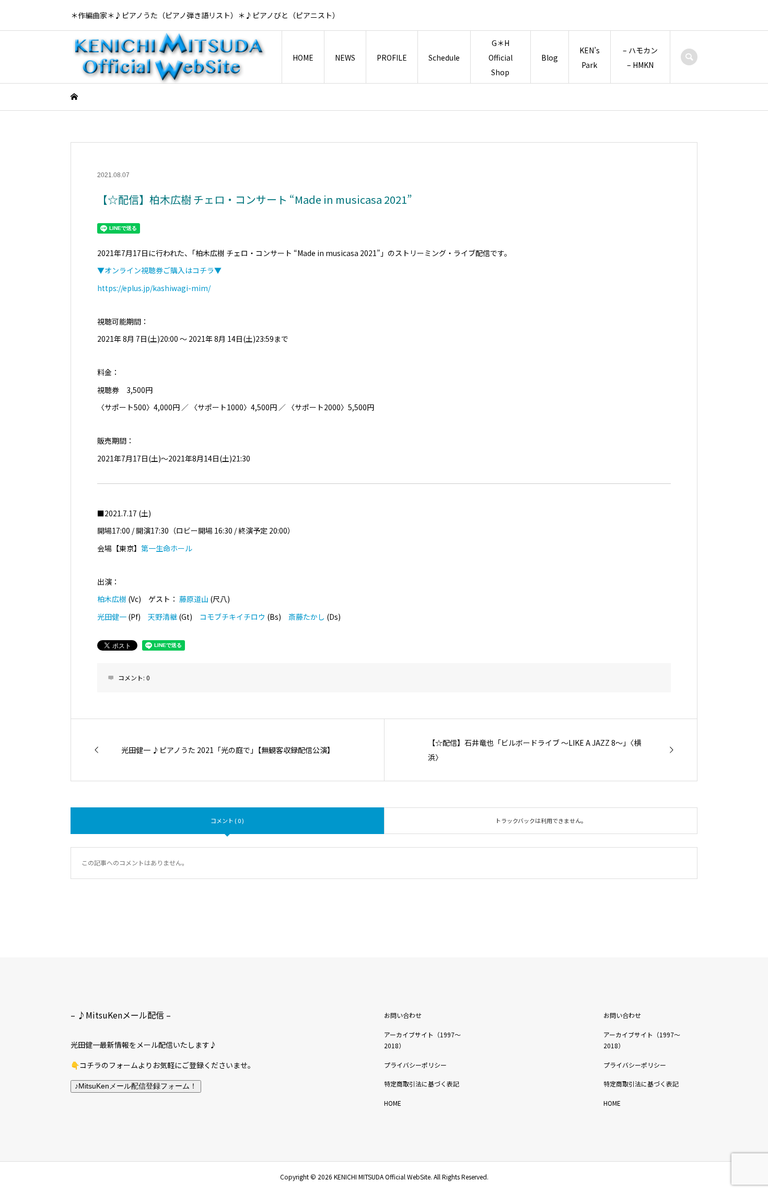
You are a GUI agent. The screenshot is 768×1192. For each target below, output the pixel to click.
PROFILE (392, 57)
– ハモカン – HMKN (640, 57)
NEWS (345, 57)
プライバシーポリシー (415, 1064)
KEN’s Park (589, 57)
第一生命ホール (166, 548)
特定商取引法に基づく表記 (421, 1083)
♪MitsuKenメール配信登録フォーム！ (136, 1086)
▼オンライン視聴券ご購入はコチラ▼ (159, 270)
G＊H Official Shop (500, 57)
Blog (549, 57)
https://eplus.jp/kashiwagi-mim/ (154, 288)
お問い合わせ (403, 1015)
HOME (303, 57)
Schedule (444, 57)
